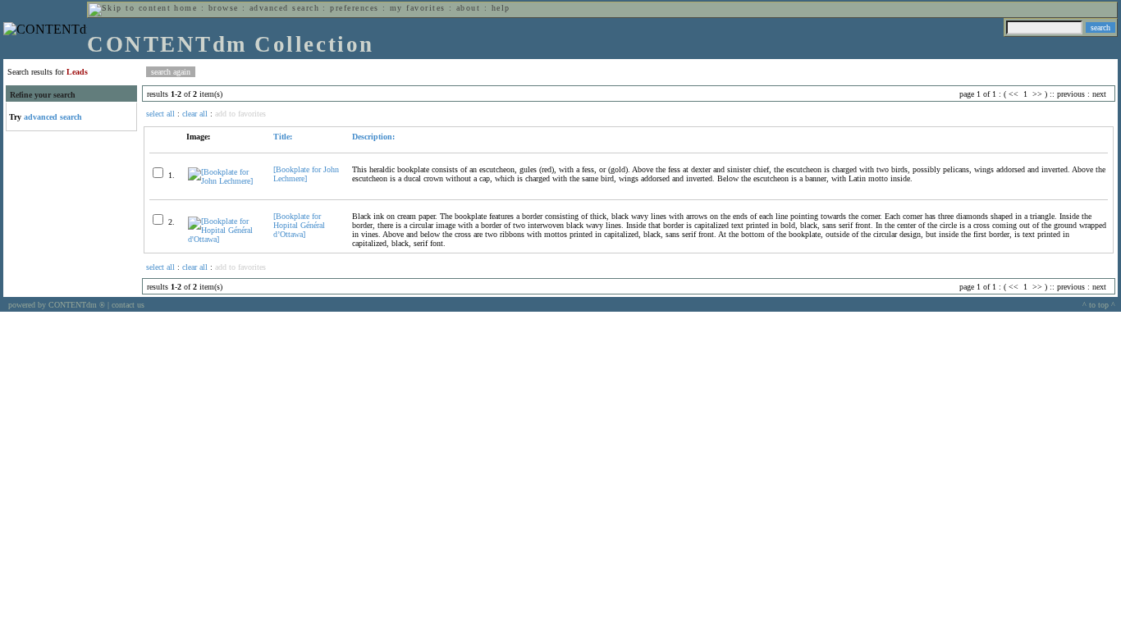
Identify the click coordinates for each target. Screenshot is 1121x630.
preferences (354, 7)
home (185, 7)
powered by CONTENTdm (56, 304)
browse (223, 7)
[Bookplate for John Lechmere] (306, 174)
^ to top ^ (1098, 304)
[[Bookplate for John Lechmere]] (223, 180)
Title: (282, 136)
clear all (195, 113)
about (468, 7)
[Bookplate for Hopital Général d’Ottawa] (299, 225)
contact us (128, 304)
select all (160, 113)
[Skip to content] (130, 7)
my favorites (418, 7)
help (501, 7)
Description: (373, 136)
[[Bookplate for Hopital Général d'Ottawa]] (223, 239)
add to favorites (240, 113)
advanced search (284, 7)
